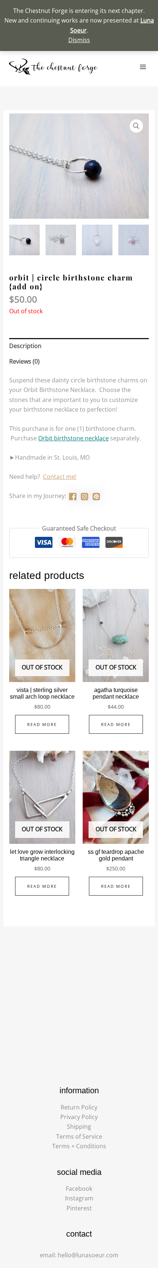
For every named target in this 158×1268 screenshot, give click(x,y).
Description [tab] (25, 346)
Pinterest (79, 1208)
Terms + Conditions (79, 1146)
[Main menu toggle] (143, 67)
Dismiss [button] (79, 40)
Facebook (79, 1189)
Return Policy (79, 1107)
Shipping (79, 1126)
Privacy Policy (79, 1117)
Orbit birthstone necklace (73, 438)
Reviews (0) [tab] (24, 361)
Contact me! (59, 477)
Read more (42, 724)
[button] (136, 126)
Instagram (79, 1198)
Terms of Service (79, 1136)
